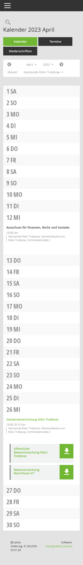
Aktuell (12, 72)
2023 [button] (47, 64)
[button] (66, 451)
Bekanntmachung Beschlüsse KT (26, 471)
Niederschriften (20, 51)
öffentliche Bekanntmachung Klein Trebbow (30, 452)
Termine (55, 42)
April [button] (30, 64)
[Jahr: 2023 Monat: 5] (61, 64)
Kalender (20, 42)
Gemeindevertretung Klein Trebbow (32, 419)
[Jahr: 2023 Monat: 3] (9, 64)
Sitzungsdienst (58, 546)
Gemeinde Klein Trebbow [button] (42, 72)
